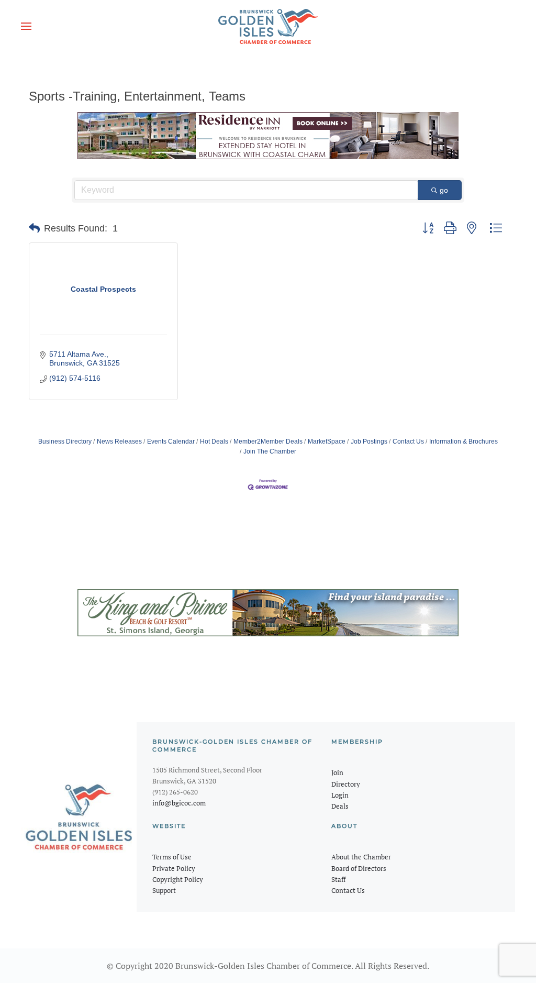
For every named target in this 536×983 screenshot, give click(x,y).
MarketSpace (326, 441)
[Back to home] (268, 26)
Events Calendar (171, 441)
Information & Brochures (463, 441)
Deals (340, 806)
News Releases (119, 441)
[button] (26, 26)
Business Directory (65, 441)
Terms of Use (172, 856)
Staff (338, 879)
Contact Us (408, 441)
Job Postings (369, 441)
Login (340, 795)
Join (337, 772)
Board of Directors (358, 868)
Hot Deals (214, 441)
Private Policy (173, 868)
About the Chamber (361, 856)
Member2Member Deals (268, 441)
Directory (345, 784)
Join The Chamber (269, 451)
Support (164, 890)
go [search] (444, 190)
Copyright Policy (177, 879)
